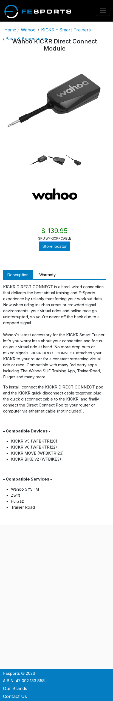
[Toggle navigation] (103, 11)
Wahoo (28, 30)
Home (10, 29)
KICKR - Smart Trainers (66, 30)
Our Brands (15, 688)
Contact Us (15, 696)
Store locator (55, 246)
